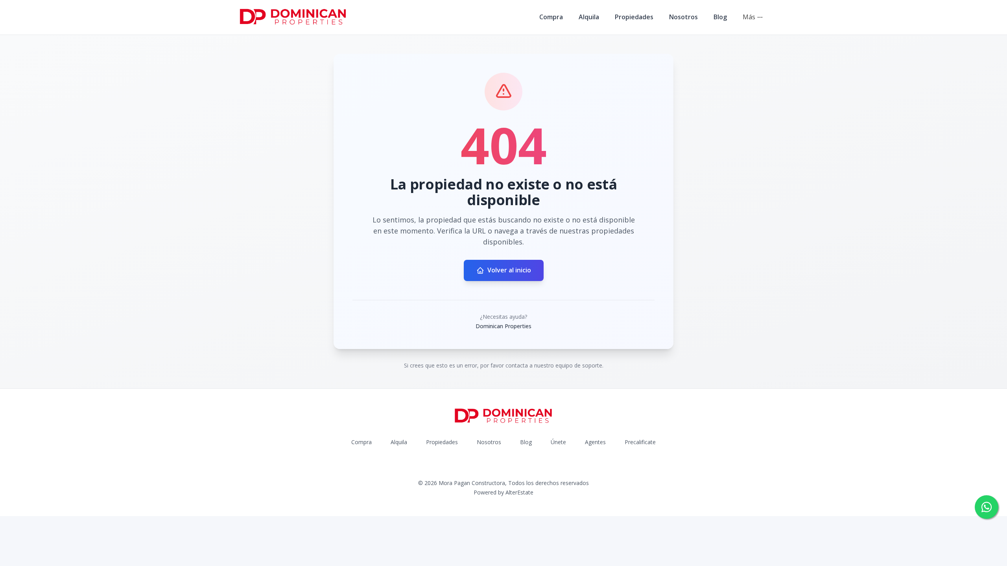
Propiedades (634, 17)
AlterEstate (519, 492)
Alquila (589, 17)
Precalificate (640, 442)
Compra (551, 17)
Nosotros (683, 17)
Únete (558, 442)
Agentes (595, 442)
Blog (720, 17)
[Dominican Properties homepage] (293, 17)
